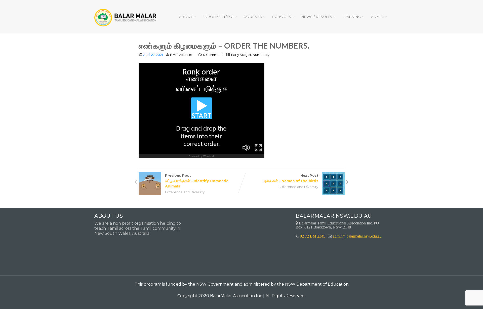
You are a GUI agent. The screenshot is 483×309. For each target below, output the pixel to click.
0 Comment (213, 55)
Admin (377, 17)
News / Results (316, 17)
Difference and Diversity (185, 192)
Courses (253, 17)
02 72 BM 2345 (312, 236)
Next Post (290, 178)
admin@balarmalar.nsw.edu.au (357, 236)
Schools (281, 17)
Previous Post (196, 181)
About (185, 17)
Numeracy (261, 55)
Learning (351, 17)
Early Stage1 (241, 55)
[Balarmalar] (126, 14)
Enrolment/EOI (218, 17)
